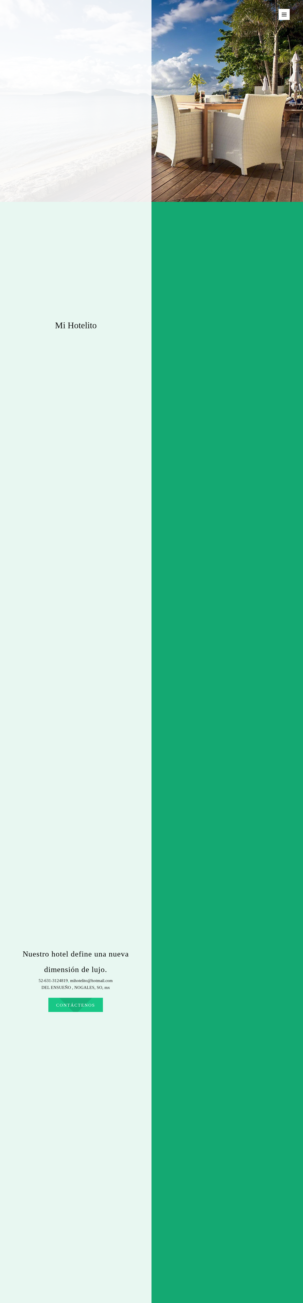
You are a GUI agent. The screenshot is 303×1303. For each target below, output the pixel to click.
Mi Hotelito (76, 325)
